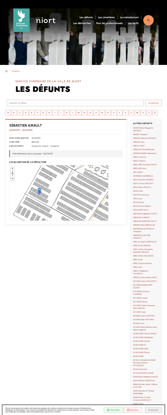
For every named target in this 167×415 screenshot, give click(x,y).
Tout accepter (115, 410)
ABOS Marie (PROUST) (142, 187)
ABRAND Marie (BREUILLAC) (144, 225)
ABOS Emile (138, 191)
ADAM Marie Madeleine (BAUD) (145, 377)
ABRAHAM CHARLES (141, 217)
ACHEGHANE (138, 356)
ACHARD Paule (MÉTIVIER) (143, 319)
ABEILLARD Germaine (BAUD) (145, 165)
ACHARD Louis (138, 323)
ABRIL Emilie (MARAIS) (142, 245)
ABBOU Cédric (139, 146)
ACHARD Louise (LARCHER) (144, 316)
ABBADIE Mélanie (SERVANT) (144, 138)
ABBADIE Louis (138, 142)
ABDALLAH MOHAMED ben (144, 149)
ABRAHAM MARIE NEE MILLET (145, 221)
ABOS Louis (137, 198)
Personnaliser (153, 410)
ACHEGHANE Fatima (141, 352)
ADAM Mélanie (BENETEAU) (144, 380)
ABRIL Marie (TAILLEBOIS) (143, 256)
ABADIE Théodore (140, 134)
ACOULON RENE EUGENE (143, 373)
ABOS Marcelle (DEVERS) (143, 180)
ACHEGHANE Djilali (140, 349)
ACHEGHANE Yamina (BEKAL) (145, 334)
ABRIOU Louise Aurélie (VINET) (145, 277)
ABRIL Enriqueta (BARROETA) (145, 242)
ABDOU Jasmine (139, 157)
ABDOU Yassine (139, 161)
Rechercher (154, 103)
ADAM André (138, 404)
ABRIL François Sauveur (142, 263)
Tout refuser (134, 410)
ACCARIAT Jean (139, 312)
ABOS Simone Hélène (142, 206)
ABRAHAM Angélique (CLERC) (145, 214)
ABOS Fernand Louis (141, 195)
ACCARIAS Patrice (140, 302)
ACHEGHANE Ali (139, 345)
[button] (148, 20)
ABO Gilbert (138, 172)
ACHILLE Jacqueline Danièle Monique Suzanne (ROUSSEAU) (144, 363)
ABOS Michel (138, 202)
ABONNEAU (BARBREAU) (143, 176)
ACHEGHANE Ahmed (141, 341)
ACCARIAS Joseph (140, 298)
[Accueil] (6, 71)
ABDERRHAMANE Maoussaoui (144, 153)
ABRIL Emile (137, 259)
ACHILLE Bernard (140, 369)
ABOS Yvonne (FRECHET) (143, 183)
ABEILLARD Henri (140, 168)
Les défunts (16, 71)
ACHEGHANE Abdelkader (143, 337)
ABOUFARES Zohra (140, 210)
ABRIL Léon (137, 267)
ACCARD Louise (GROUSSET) (145, 281)
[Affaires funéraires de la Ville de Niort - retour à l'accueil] (21, 20)
